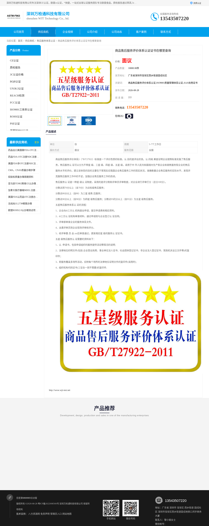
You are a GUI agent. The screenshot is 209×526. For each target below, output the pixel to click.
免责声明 (45, 514)
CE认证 (14, 60)
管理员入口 (56, 514)
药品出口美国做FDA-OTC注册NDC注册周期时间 (23, 150)
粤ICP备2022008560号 (48, 503)
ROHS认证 (16, 116)
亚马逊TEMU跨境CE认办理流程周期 (23, 183)
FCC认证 (15, 102)
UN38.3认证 (17, 88)
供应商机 (43, 31)
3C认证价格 (17, 74)
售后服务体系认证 (46, 41)
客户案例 (141, 31)
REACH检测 (17, 95)
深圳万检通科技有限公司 (71, 503)
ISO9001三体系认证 (21, 109)
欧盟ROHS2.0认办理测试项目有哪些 (23, 210)
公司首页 (19, 31)
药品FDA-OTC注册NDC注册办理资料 (23, 157)
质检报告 (15, 67)
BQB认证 (15, 81)
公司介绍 (92, 31)
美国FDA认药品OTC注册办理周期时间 (23, 197)
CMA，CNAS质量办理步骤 (21, 170)
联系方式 (166, 31)
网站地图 (67, 514)
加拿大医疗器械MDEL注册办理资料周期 (23, 190)
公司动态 (117, 31)
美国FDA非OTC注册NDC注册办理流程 (23, 163)
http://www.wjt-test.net (59, 390)
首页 (20, 41)
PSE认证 (15, 123)
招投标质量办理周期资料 (20, 177)
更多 (36, 142)
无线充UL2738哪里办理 (20, 203)
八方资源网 (34, 514)
